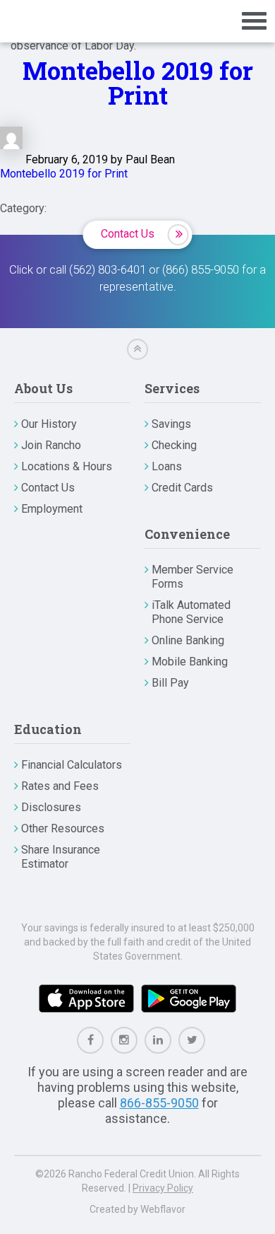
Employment (51, 509)
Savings (171, 424)
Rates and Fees (60, 786)
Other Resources (62, 828)
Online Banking (188, 640)
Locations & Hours (66, 466)
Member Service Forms (192, 576)
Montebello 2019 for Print (138, 82)
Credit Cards (182, 487)
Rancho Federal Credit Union (58, 21)
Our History (49, 424)
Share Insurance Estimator (60, 857)
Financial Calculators (71, 765)
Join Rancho (51, 445)
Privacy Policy (163, 1188)
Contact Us (127, 233)
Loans (167, 466)
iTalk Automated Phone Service (191, 612)
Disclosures (51, 807)
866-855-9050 (159, 1102)
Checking (174, 445)
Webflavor (162, 1209)
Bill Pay (170, 682)
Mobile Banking (190, 661)
